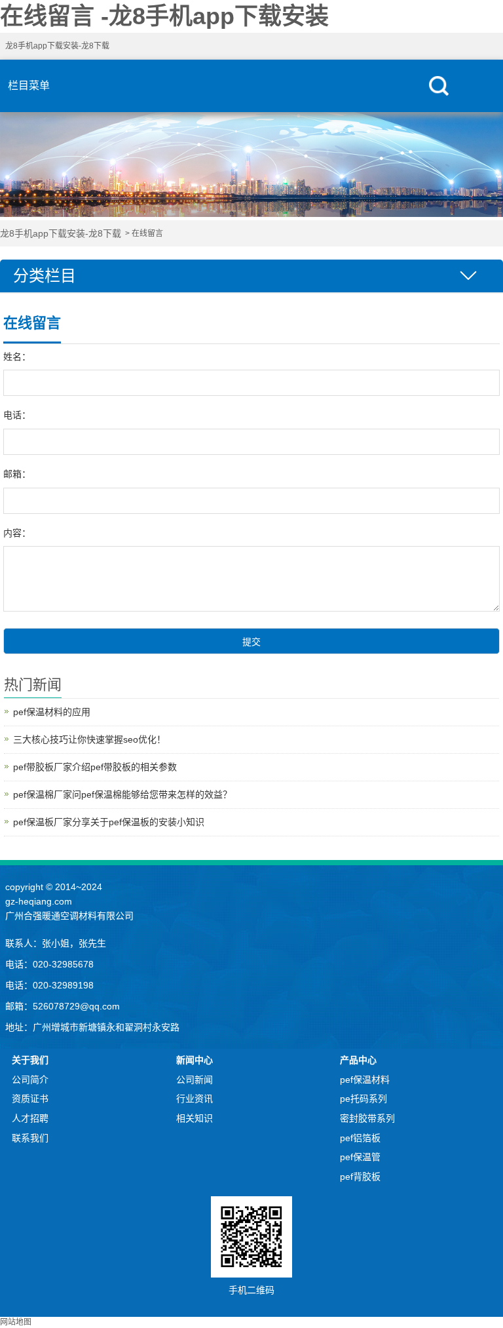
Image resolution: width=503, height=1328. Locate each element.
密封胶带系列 (367, 1118)
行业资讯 (194, 1098)
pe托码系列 (363, 1098)
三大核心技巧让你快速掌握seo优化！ (89, 739)
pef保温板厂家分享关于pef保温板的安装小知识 (108, 822)
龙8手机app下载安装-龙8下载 (57, 45)
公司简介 (30, 1079)
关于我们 (30, 1060)
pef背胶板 (360, 1176)
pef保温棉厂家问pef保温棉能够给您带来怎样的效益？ (122, 794)
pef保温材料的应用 (51, 712)
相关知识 (194, 1118)
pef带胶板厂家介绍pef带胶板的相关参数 (95, 767)
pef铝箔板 (360, 1138)
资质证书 (30, 1098)
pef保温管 (360, 1157)
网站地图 (15, 1322)
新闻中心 (194, 1060)
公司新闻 (194, 1079)
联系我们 (30, 1138)
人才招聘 (30, 1118)
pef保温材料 (365, 1079)
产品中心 (358, 1060)
